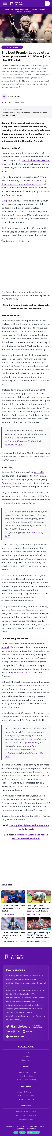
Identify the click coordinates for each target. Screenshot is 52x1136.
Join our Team (26, 1060)
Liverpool (5, 201)
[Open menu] (4, 3)
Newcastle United (22, 672)
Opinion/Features (12, 47)
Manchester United (10, 211)
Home (3, 109)
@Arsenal (29, 742)
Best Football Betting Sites (26, 1115)
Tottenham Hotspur (11, 483)
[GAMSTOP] (13, 1031)
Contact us (26, 1056)
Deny (22, 1132)
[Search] (47, 3)
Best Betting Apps (26, 1119)
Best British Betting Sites (26, 1112)
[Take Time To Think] (15, 1036)
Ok (16, 1132)
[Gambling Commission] (37, 1026)
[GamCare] (27, 1031)
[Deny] (49, 1129)
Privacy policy (33, 1132)
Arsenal (5, 647)
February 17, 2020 (14, 444)
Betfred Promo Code (26, 1099)
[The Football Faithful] (16, 3)
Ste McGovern (14, 96)
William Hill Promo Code (26, 1092)
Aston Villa (39, 472)
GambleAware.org (30, 990)
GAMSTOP (32, 1001)
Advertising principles (25, 11)
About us (26, 1053)
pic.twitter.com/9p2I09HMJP (20, 749)
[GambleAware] (20, 1026)
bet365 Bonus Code (26, 1096)
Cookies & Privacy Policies (26, 1072)
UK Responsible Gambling (26, 1080)
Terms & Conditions (26, 1076)
